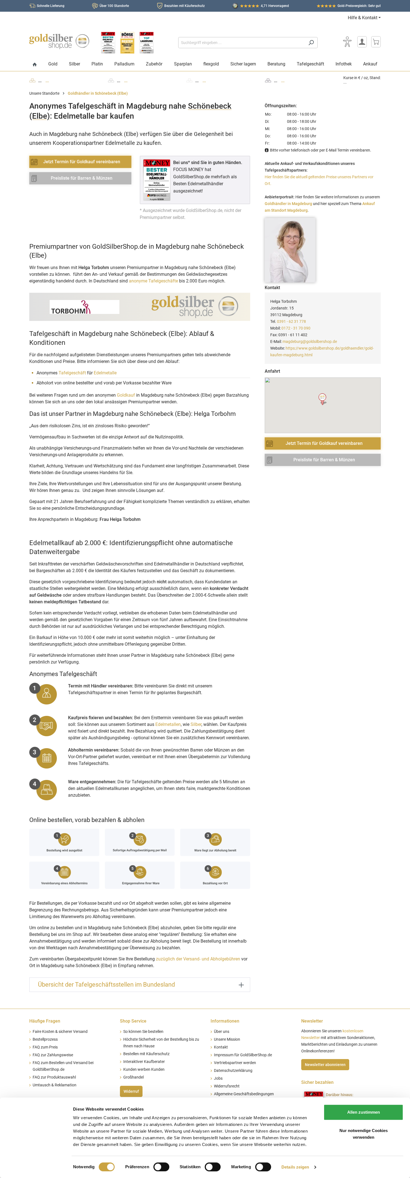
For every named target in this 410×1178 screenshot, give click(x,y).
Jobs (218, 1078)
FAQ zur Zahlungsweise (53, 1055)
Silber (195, 724)
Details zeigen (295, 1167)
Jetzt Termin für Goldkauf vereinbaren (81, 161)
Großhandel (133, 1077)
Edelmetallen (168, 724)
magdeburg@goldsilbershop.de (310, 341)
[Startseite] (34, 64)
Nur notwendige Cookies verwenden (363, 1134)
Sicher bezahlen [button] (317, 1082)
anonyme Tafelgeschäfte (153, 281)
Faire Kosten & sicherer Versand (60, 1031)
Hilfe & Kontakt (362, 17)
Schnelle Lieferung (50, 6)
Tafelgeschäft (72, 372)
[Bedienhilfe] (347, 41)
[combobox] (241, 42)
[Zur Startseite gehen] (59, 41)
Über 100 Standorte (114, 6)
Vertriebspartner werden (235, 1062)
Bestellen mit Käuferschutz (146, 1054)
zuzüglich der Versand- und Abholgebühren (198, 959)
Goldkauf (126, 395)
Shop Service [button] (133, 1021)
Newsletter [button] (312, 1021)
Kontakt (221, 1047)
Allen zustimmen (363, 1112)
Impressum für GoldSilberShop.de (243, 1055)
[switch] (161, 1166)
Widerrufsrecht (227, 1086)
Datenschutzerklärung (233, 1070)
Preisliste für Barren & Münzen (81, 178)
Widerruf (131, 1091)
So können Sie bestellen (143, 1031)
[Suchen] (311, 42)
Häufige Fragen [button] (44, 1021)
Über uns (221, 1031)
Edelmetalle (105, 372)
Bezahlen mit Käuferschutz (184, 6)
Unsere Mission (227, 1039)
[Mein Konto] (362, 41)
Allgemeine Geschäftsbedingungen (244, 1094)
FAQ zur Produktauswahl (54, 1077)
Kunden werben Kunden (144, 1069)
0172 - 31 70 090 (295, 328)
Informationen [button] (225, 1021)
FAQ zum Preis (45, 1047)
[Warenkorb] (376, 41)
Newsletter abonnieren (325, 1064)
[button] (323, 399)
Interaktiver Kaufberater (144, 1061)
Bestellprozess (45, 1039)
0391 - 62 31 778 (291, 321)
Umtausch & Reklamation (54, 1085)
